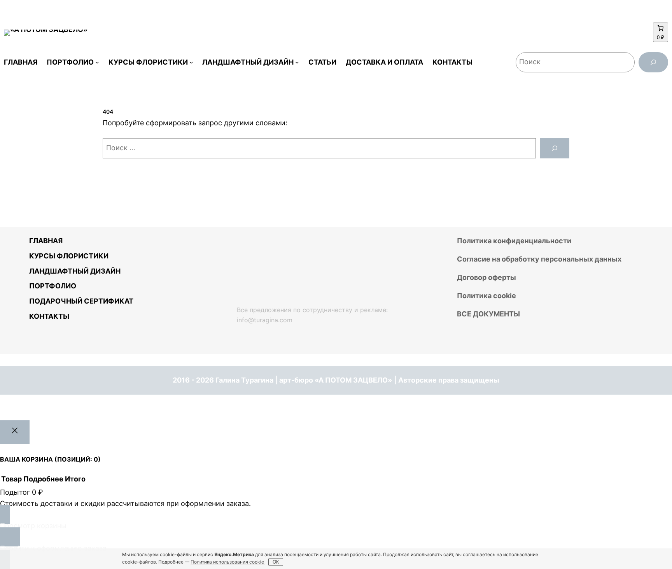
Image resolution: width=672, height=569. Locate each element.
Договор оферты (486, 277)
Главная (46, 241)
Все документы (488, 314)
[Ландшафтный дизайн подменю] (297, 62)
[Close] (15, 432)
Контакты (49, 316)
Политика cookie (486, 296)
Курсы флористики (68, 256)
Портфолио (52, 286)
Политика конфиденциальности (514, 241)
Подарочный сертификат (81, 301)
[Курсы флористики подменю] (191, 62)
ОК (276, 562)
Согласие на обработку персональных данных (539, 259)
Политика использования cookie (228, 562)
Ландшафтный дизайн (75, 271)
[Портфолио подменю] (97, 62)
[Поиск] (653, 62)
